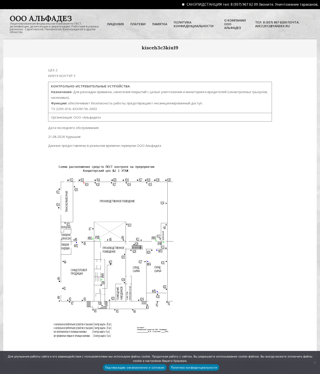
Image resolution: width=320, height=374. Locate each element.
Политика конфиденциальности (194, 367)
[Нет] (314, 362)
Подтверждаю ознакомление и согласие (135, 367)
